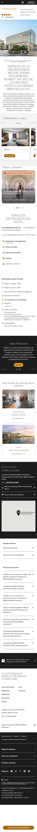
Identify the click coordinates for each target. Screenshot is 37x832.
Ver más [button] (27, 110)
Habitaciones (6, 690)
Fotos (20, 687)
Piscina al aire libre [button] (11, 247)
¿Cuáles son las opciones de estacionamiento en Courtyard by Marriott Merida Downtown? (15, 598)
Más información (17, 418)
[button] (22, 2)
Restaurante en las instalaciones (16, 241)
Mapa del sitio (18, 797)
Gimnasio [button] (8, 258)
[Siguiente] (32, 123)
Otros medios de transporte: (14, 495)
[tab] (11, 228)
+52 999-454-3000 (11, 482)
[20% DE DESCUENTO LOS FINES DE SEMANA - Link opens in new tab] (18, 186)
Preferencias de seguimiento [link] (9, 788)
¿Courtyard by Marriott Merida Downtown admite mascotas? (13, 587)
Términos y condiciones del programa (12, 792)
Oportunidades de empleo (26, 788)
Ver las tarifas (10, 156)
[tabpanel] (18, 355)
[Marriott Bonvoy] (30, 2)
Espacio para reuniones (13, 252)
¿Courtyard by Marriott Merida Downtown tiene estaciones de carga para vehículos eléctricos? (16, 633)
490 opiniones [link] (9, 17)
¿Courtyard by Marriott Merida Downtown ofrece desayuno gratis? (15, 644)
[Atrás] (4, 123)
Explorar (18, 365)
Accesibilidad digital (7, 797)
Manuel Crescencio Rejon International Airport (18, 488)
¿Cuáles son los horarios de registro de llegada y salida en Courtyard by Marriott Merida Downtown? (17, 576)
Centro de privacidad (7, 795)
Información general (10, 548)
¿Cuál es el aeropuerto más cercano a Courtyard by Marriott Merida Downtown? (16, 621)
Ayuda (26, 797)
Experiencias (6, 698)
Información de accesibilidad (13, 555)
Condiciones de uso (7, 790)
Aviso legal (22, 690)
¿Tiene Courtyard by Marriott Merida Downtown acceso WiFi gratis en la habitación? (16, 610)
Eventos (4, 701)
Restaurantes (6, 694)
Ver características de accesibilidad (15, 299)
